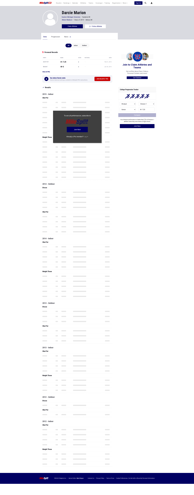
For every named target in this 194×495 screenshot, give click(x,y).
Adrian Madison (67, 20)
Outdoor (84, 45)
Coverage (99, 3)
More (124, 3)
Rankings (66, 3)
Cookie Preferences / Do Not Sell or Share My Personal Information (135, 478)
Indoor (76, 45)
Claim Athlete (72, 26)
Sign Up (138, 3)
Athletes (83, 3)
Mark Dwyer (80, 478)
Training (107, 3)
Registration (116, 3)
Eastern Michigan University (71, 17)
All (68, 45)
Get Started (137, 78)
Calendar (75, 3)
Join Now (137, 126)
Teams (91, 3)
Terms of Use (110, 478)
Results (58, 3)
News (67, 37)
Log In (86, 136)
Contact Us (91, 478)
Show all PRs (46, 72)
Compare (137, 115)
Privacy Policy (100, 478)
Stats (45, 37)
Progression (55, 37)
